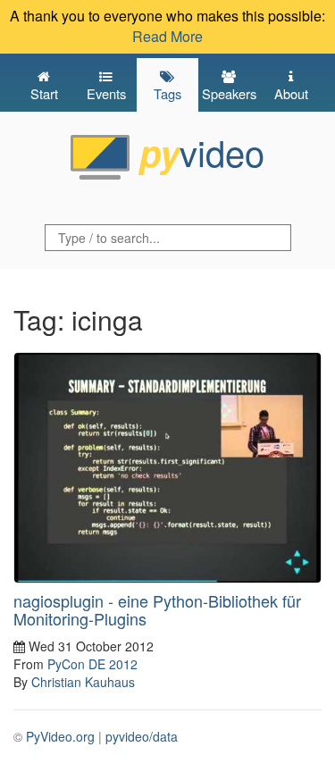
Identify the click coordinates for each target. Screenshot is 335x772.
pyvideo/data (141, 736)
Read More (167, 36)
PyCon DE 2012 (92, 664)
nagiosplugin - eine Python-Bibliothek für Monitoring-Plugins (157, 609)
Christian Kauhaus (83, 682)
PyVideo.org (60, 736)
